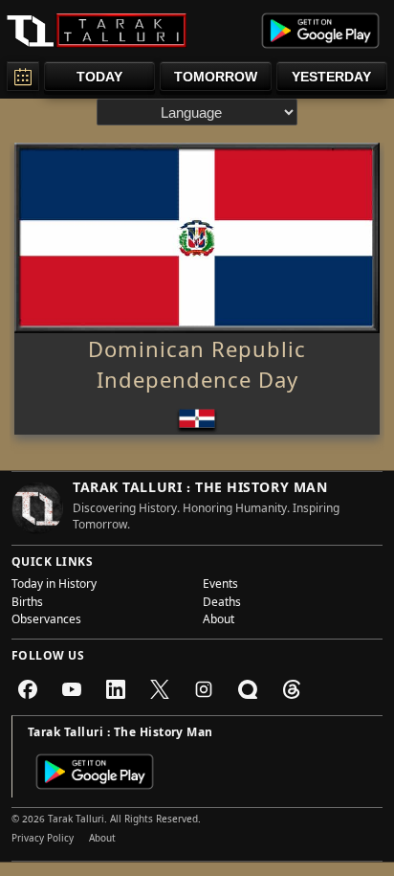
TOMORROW (215, 76)
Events (220, 586)
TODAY (99, 76)
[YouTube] (71, 689)
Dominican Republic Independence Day (197, 368)
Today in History (54, 586)
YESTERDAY (331, 76)
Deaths (222, 604)
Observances (46, 621)
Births (27, 604)
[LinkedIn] (115, 689)
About (218, 621)
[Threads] (291, 689)
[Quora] (247, 689)
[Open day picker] (23, 76)
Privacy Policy (42, 839)
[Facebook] (27, 689)
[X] (159, 689)
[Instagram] (203, 689)
